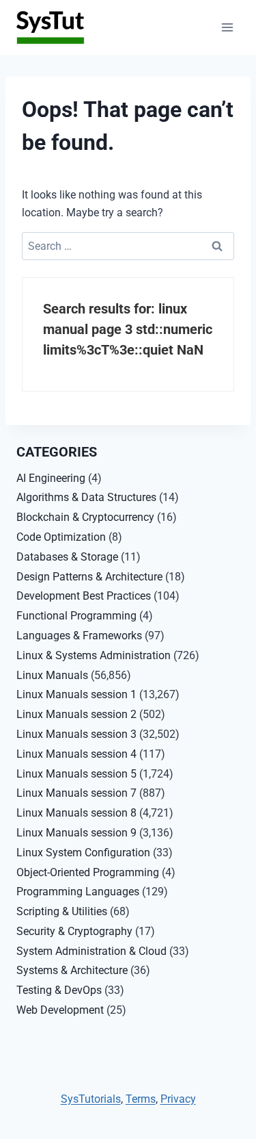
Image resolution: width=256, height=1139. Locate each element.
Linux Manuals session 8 (76, 812)
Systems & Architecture (72, 970)
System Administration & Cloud (91, 951)
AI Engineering (50, 478)
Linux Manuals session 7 (76, 792)
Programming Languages (77, 891)
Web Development (60, 1009)
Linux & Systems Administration (93, 655)
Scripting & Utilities (61, 911)
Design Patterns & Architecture (89, 576)
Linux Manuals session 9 (76, 832)
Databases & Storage (67, 556)
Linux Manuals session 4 (76, 753)
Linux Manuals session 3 (76, 734)
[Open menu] (227, 27)
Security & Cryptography (74, 931)
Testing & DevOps (59, 990)
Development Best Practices (83, 595)
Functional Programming (76, 615)
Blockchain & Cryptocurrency (85, 517)
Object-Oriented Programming (87, 872)
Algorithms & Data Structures (86, 497)
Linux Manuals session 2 (76, 714)
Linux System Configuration (83, 852)
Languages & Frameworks (79, 635)
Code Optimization (61, 536)
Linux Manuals (52, 675)
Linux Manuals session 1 (76, 694)
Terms (141, 1098)
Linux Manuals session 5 (76, 773)
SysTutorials (91, 1098)
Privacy (178, 1098)
